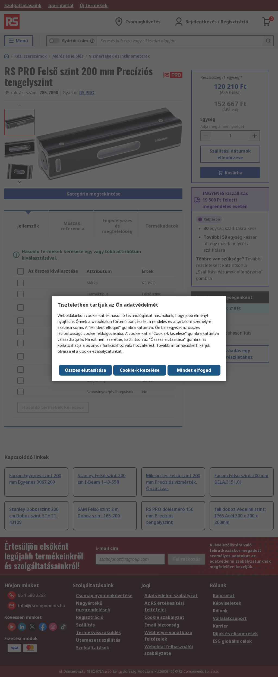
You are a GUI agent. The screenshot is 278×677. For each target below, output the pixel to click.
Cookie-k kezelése (140, 370)
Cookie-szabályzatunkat (100, 351)
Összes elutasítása (85, 370)
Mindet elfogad (194, 370)
